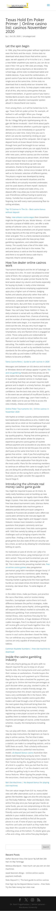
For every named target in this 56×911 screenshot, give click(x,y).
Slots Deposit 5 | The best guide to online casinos (27, 880)
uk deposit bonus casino (22, 752)
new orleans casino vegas (23, 217)
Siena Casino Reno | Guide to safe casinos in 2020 (27, 361)
